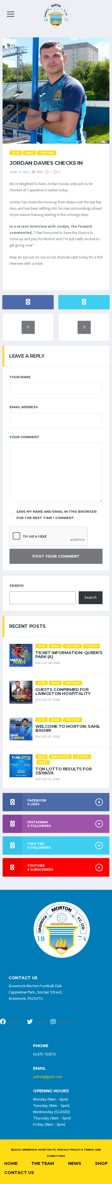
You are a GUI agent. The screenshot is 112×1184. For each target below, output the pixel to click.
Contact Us (19, 1172)
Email (39, 1068)
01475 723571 (44, 1054)
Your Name (20, 377)
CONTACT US (23, 977)
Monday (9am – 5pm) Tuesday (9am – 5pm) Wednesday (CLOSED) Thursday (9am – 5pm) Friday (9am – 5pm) (52, 1112)
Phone (40, 1045)
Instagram (65, 1022)
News (74, 1163)
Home (11, 1163)
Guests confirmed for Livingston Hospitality (63, 691)
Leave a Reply (27, 356)
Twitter (40, 1022)
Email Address (23, 407)
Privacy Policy (68, 1149)
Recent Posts (27, 626)
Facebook (15, 1022)
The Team (42, 1163)
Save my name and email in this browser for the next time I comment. (56, 515)
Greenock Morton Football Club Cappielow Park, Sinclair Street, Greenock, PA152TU (36, 992)
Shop (101, 1163)
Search (16, 586)
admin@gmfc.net (47, 1077)
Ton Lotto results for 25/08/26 (63, 771)
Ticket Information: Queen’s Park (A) (69, 654)
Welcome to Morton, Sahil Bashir (67, 728)
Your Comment (24, 437)
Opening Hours (51, 1091)
